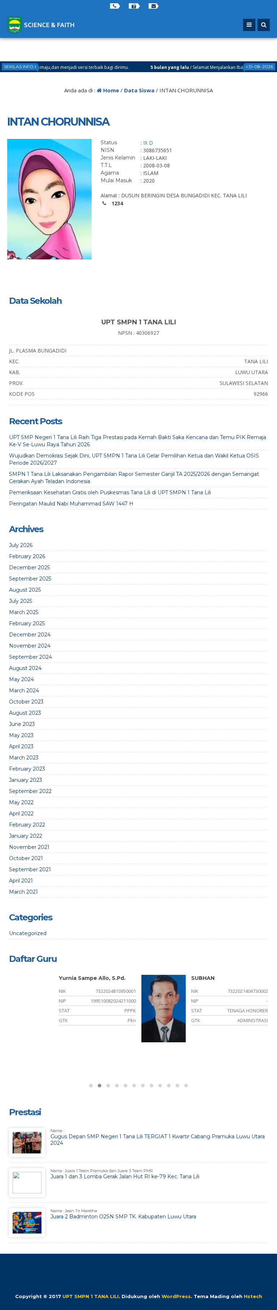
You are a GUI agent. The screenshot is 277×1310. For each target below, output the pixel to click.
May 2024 (21, 679)
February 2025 (27, 623)
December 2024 (29, 634)
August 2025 (25, 590)
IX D (148, 142)
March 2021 (23, 892)
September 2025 (30, 578)
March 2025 (23, 612)
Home (110, 90)
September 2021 (30, 869)
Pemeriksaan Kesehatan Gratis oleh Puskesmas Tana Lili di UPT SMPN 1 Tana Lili (110, 492)
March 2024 (24, 690)
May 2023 (21, 735)
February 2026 (27, 556)
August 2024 (25, 668)
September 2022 (30, 791)
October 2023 (26, 701)
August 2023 (25, 713)
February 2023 (27, 769)
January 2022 (25, 836)
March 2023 (24, 757)
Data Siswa (139, 90)
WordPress (176, 1296)
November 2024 (29, 646)
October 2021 (26, 858)
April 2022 (21, 813)
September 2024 (30, 657)
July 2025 (20, 601)
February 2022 (27, 825)
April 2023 (21, 746)
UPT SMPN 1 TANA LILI (90, 1296)
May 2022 (21, 802)
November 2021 (29, 847)
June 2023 (22, 724)
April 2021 (21, 880)
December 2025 (29, 567)
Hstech (253, 1296)
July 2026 (20, 545)
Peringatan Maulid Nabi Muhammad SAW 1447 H (71, 503)
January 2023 (25, 780)
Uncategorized (28, 933)
